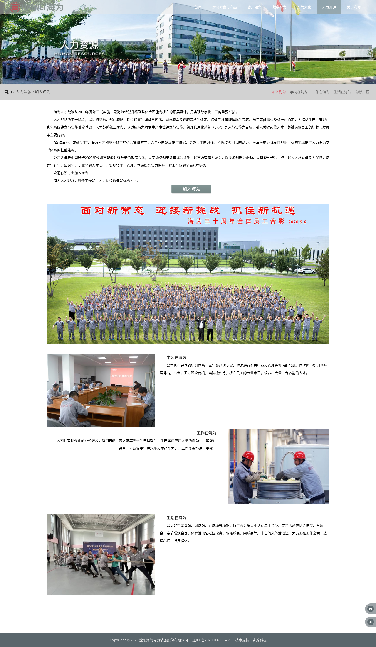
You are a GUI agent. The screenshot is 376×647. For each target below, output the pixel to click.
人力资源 (329, 7)
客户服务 (255, 7)
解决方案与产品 (224, 7)
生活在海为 (342, 92)
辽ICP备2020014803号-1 (211, 640)
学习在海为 (299, 92)
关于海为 (354, 7)
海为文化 (304, 7)
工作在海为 (320, 92)
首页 (198, 7)
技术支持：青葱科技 (251, 640)
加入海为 (279, 92)
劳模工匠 (362, 92)
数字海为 (279, 7)
